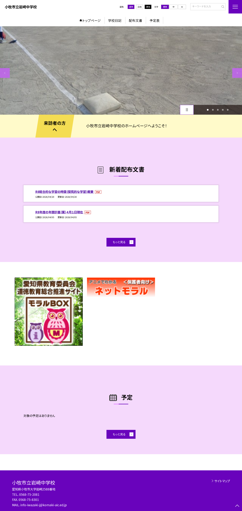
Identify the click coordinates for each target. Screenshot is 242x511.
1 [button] (208, 109)
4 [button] (223, 109)
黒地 (148, 6)
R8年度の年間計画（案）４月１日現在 (59, 212)
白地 (140, 6)
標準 (165, 6)
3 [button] (218, 109)
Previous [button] (5, 73)
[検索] (222, 6)
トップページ (91, 20)
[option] (121, 70)
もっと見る (119, 242)
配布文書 (135, 20)
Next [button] (237, 73)
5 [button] (228, 109)
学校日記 (115, 20)
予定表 (155, 20)
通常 (131, 6)
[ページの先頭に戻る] (237, 506)
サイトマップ (222, 481)
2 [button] (213, 109)
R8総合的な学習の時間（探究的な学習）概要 (64, 191)
